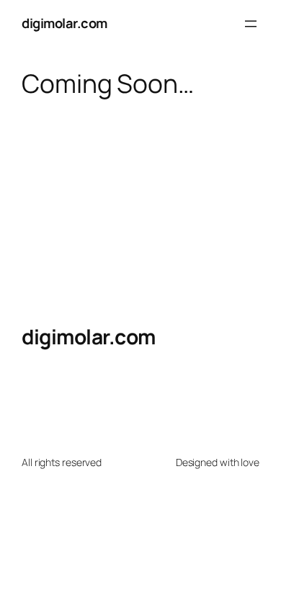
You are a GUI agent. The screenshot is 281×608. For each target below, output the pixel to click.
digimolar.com (64, 23)
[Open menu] (250, 23)
